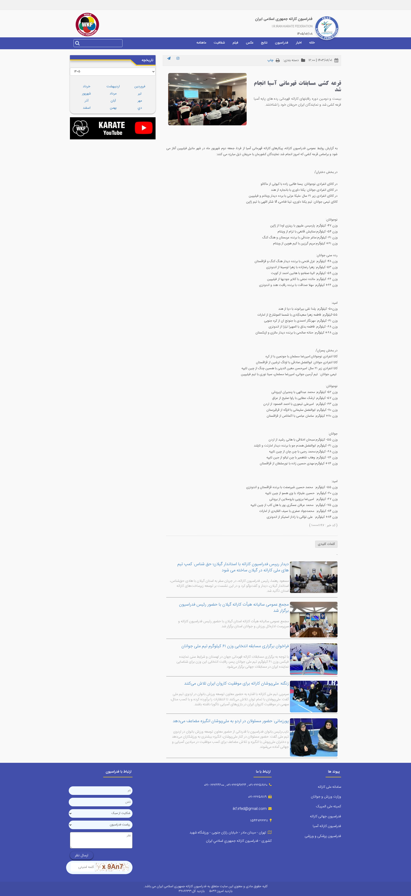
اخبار (299, 43)
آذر (86, 100)
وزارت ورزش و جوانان (326, 797)
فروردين (139, 86)
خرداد (86, 86)
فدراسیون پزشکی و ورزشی (323, 836)
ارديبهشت (113, 86)
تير (140, 93)
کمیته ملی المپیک (328, 806)
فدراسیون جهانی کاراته (325, 816)
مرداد (113, 93)
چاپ (270, 60)
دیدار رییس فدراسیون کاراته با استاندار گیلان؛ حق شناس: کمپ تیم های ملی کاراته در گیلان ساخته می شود (233, 567)
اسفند (86, 108)
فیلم (235, 43)
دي (140, 108)
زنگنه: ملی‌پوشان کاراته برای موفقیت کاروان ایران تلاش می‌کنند (236, 683)
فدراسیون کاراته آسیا (327, 826)
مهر (140, 100)
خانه (312, 43)
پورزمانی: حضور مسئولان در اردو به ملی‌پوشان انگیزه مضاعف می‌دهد (231, 721)
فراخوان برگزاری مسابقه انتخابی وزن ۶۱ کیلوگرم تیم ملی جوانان (235, 646)
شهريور (86, 93)
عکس (249, 43)
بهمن (113, 108)
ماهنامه (201, 43)
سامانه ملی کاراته (329, 787)
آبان (113, 100)
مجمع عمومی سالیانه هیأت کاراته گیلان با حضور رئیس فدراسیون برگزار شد (234, 607)
